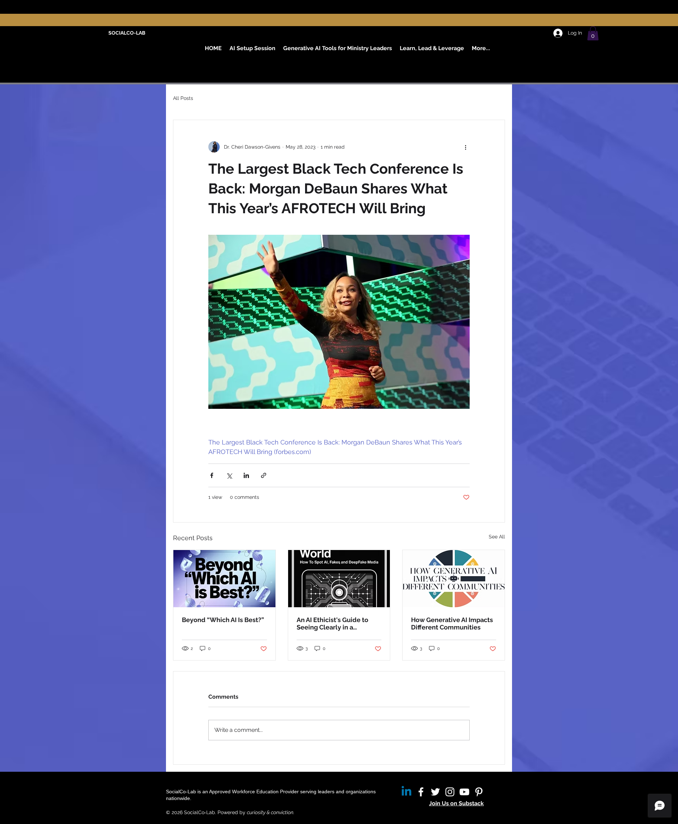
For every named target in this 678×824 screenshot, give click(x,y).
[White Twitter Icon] (435, 792)
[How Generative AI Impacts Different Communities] (454, 578)
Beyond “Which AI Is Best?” (223, 619)
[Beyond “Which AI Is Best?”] (224, 578)
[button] (593, 33)
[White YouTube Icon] (464, 792)
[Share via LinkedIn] (246, 475)
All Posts (183, 98)
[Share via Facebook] (211, 475)
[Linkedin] (406, 792)
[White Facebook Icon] (421, 792)
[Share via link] (263, 475)
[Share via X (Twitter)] (229, 475)
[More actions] (465, 147)
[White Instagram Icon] (450, 792)
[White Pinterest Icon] (479, 792)
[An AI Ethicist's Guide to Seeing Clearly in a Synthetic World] (339, 578)
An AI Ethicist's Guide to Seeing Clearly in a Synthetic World (332, 623)
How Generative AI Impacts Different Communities (452, 623)
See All (497, 536)
